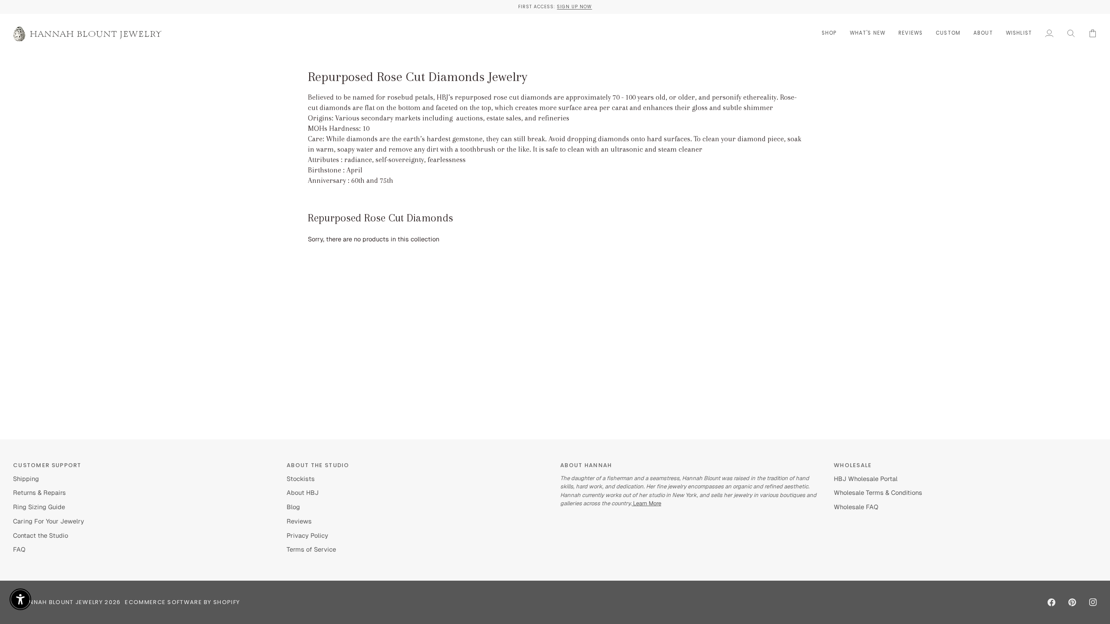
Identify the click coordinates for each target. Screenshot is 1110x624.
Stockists (301, 478)
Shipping (26, 478)
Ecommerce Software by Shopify (182, 602)
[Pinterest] (1072, 602)
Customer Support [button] (47, 465)
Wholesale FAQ (856, 507)
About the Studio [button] (318, 465)
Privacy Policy (307, 535)
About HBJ (303, 492)
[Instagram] (1093, 602)
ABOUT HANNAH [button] (586, 465)
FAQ (19, 549)
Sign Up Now (574, 6)
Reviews (299, 521)
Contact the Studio (40, 535)
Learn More (646, 503)
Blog (293, 507)
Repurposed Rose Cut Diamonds (380, 217)
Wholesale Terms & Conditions (878, 492)
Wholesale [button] (853, 465)
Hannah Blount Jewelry (61, 602)
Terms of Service (311, 549)
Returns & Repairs (39, 492)
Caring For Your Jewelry (48, 521)
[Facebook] (1051, 602)
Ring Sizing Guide (39, 507)
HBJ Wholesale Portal (866, 478)
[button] (829, 33)
